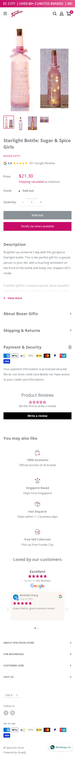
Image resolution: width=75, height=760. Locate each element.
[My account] (61, 14)
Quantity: (10, 202)
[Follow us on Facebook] (5, 712)
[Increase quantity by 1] (41, 202)
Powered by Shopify (14, 752)
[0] (68, 14)
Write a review (37, 416)
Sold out (37, 215)
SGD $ (8, 695)
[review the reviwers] (60, 597)
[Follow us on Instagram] (12, 712)
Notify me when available (37, 226)
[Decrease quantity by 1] (22, 202)
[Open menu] (5, 13)
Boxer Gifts (11, 156)
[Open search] (55, 14)
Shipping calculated (31, 182)
